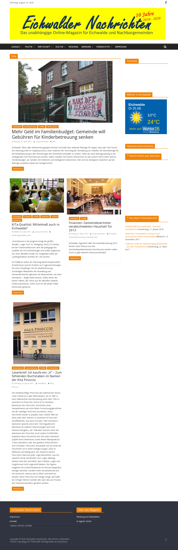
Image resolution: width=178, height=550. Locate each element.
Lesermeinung (31, 368)
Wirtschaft (44, 46)
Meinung (86, 46)
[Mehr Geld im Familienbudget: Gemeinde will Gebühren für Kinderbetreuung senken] (65, 62)
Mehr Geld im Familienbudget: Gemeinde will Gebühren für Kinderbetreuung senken (58, 134)
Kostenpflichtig (30, 126)
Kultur (59, 46)
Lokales (15, 46)
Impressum (120, 46)
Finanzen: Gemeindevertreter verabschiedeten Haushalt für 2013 (90, 226)
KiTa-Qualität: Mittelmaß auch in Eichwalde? (36, 226)
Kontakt (13, 521)
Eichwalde (17, 126)
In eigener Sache (83, 521)
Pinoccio (15, 387)
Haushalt (89, 237)
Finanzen (112, 234)
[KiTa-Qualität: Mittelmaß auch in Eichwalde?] (37, 180)
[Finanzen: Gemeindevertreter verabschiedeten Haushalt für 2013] (94, 180)
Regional (73, 46)
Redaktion (42, 383)
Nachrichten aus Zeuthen (144, 155)
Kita (54, 141)
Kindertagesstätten (19, 235)
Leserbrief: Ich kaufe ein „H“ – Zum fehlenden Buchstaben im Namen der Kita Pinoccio (37, 376)
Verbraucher (52, 126)
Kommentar (18, 368)
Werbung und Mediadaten (88, 516)
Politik (28, 46)
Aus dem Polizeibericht (143, 218)
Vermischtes (103, 46)
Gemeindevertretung (77, 237)
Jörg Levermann (42, 141)
